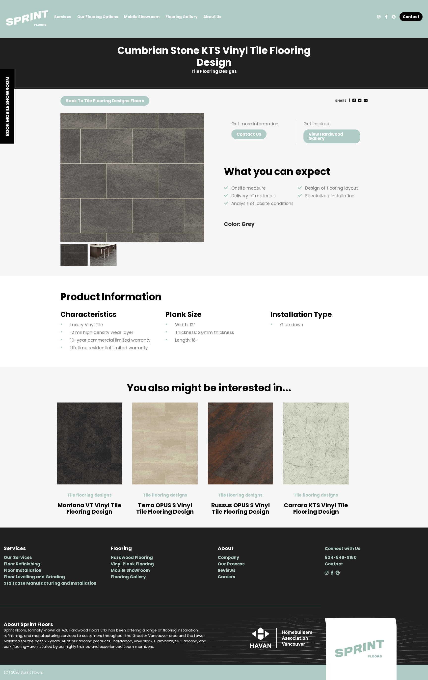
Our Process (231, 564)
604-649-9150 (341, 557)
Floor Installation (22, 570)
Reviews (227, 570)
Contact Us (249, 134)
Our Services (18, 557)
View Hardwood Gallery (326, 136)
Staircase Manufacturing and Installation (50, 583)
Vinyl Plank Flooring (132, 564)
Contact (411, 16)
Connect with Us (342, 549)
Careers (226, 577)
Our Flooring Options (97, 16)
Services (62, 16)
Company (228, 557)
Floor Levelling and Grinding (34, 577)
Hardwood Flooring (132, 557)
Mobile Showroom (142, 16)
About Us (212, 16)
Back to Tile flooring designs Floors (105, 101)
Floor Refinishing (22, 564)
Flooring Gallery (181, 16)
